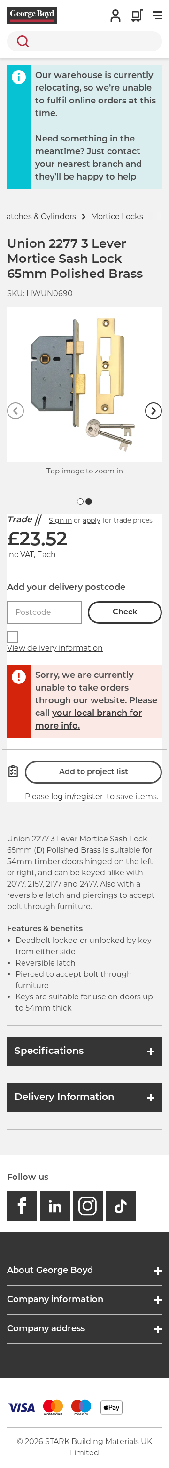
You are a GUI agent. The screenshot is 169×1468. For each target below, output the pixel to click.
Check (125, 612)
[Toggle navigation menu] (157, 15)
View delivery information (55, 648)
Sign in (60, 520)
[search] (84, 41)
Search (21, 41)
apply (91, 520)
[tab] (80, 501)
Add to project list (93, 772)
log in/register (77, 796)
